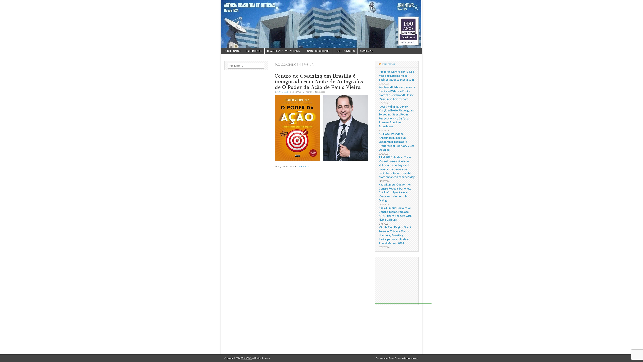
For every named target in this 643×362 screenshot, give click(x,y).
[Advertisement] (403, 280)
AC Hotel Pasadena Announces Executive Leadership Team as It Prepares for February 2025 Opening (397, 142)
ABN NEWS (388, 64)
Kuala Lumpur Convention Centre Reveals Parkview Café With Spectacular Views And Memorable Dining (395, 192)
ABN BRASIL (282, 91)
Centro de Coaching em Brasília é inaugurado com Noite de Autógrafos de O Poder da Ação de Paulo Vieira (319, 81)
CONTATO (366, 51)
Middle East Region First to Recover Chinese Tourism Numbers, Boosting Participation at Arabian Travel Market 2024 (396, 235)
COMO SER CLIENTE (317, 51)
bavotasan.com (411, 358)
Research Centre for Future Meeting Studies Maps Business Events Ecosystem (396, 75)
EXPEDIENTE (254, 51)
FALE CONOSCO (345, 51)
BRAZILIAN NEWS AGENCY (283, 51)
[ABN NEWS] (321, 24)
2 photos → (303, 166)
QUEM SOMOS (232, 51)
